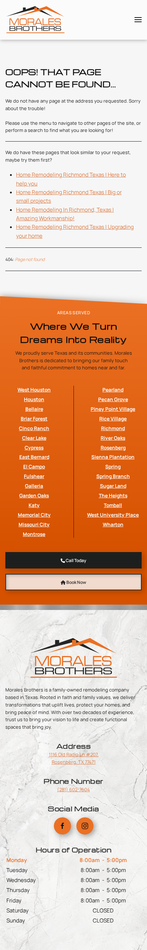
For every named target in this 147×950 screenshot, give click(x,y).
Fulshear (34, 476)
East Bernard (34, 456)
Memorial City (34, 514)
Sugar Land (113, 485)
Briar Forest (34, 418)
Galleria (34, 485)
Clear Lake (34, 437)
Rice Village (113, 418)
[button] (138, 20)
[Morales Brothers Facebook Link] (62, 826)
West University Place (113, 514)
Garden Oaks (34, 495)
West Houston (34, 389)
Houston (34, 399)
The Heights (113, 495)
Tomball (113, 505)
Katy (34, 505)
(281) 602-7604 (73, 789)
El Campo (34, 466)
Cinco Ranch (34, 428)
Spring (113, 466)
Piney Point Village (113, 408)
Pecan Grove (113, 399)
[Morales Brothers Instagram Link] (84, 826)
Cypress (34, 447)
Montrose (34, 534)
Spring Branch (113, 476)
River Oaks (113, 437)
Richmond (113, 428)
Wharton (113, 524)
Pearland (112, 389)
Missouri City (34, 524)
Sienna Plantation (113, 456)
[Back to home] (35, 20)
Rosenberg (113, 447)
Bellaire (34, 408)
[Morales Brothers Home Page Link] (73, 657)
